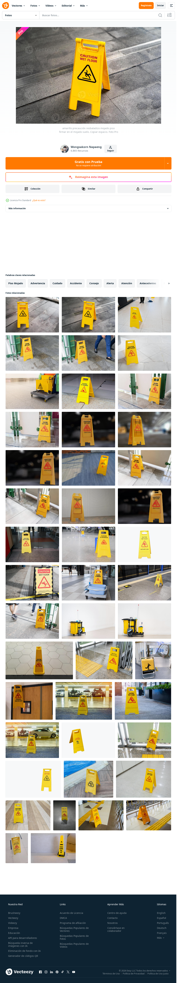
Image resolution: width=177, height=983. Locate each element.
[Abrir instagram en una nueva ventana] (46, 971)
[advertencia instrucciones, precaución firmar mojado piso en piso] (100, 815)
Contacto (111, 918)
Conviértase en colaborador (114, 929)
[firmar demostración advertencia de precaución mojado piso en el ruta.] (32, 582)
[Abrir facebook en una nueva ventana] (40, 971)
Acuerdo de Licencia (70, 913)
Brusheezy (14, 913)
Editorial (67, 5)
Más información (17, 208)
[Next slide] (163, 283)
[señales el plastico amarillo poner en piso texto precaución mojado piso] (143, 779)
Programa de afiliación (72, 923)
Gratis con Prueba (87, 163)
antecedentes (148, 283)
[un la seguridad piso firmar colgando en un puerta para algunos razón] (29, 701)
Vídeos (49, 5)
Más (82, 5)
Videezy (12, 923)
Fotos (33, 5)
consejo (94, 283)
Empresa (13, 928)
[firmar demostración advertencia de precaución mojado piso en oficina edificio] (143, 701)
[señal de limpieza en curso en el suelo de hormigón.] (88, 391)
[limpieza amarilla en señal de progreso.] (88, 468)
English (159, 913)
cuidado (57, 283)
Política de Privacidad (131, 973)
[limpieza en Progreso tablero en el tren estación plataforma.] (144, 582)
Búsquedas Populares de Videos (73, 945)
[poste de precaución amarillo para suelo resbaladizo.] (53, 848)
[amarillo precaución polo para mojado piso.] (28, 815)
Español (159, 918)
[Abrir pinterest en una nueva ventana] (57, 971)
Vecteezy (13, 918)
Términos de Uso (108, 973)
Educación (14, 933)
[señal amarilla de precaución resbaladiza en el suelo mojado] (144, 314)
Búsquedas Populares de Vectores (73, 929)
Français (159, 933)
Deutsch (159, 928)
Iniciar (158, 5)
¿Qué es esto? (38, 200)
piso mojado (15, 283)
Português (161, 923)
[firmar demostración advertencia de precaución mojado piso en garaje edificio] (83, 701)
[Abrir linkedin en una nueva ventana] (51, 971)
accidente (76, 283)
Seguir (109, 150)
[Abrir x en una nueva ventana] (68, 971)
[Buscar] (158, 15)
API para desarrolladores (22, 938)
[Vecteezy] (5, 5)
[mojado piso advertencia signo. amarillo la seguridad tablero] (17, 848)
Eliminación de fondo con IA (24, 950)
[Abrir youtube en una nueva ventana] (73, 971)
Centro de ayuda (115, 913)
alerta (110, 283)
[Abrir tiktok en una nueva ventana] (62, 971)
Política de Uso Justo (155, 973)
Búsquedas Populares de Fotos (73, 937)
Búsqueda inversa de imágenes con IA (20, 944)
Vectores (17, 5)
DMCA (62, 918)
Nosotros (111, 923)
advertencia (38, 283)
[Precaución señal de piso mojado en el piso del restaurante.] (32, 544)
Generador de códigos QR (23, 955)
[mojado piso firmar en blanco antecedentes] (144, 544)
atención (126, 283)
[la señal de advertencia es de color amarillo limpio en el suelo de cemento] (64, 815)
